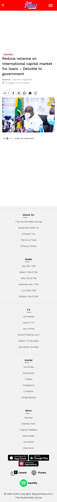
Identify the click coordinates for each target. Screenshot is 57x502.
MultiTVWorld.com (29, 334)
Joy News (28, 316)
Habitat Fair (28, 423)
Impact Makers (28, 429)
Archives (29, 441)
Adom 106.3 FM (28, 272)
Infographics (28, 397)
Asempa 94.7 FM (28, 284)
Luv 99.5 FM (28, 290)
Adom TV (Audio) (28, 340)
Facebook (28, 373)
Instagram (28, 385)
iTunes (41, 472)
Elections (28, 448)
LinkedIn (28, 391)
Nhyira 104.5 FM (28, 296)
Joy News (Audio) (28, 346)
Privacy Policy (28, 246)
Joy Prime (28, 328)
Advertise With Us (28, 227)
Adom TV (28, 322)
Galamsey (28, 435)
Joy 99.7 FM (28, 266)
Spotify (32, 482)
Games (28, 417)
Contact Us (28, 233)
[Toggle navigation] (51, 6)
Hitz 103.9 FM (28, 278)
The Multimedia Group (28, 221)
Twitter (28, 379)
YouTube (28, 367)
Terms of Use (28, 239)
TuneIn (22, 472)
